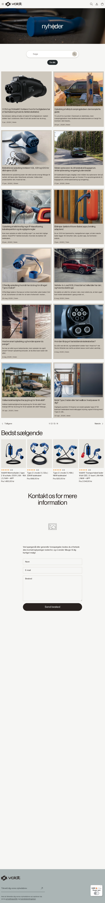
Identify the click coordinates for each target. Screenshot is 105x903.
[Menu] (100, 886)
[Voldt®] (14, 4)
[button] (3, 4)
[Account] (97, 4)
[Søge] (74, 54)
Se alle (52, 62)
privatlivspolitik (12, 899)
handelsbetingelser (28, 899)
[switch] (96, 893)
